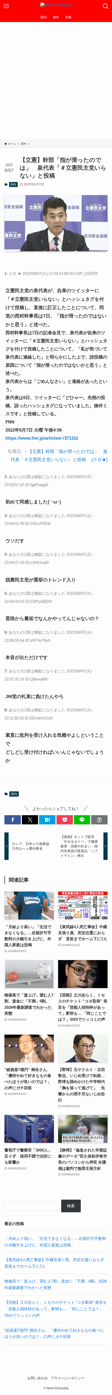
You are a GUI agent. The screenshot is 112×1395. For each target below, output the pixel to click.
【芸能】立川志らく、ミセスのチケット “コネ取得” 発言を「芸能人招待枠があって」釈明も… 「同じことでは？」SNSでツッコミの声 (55, 1309)
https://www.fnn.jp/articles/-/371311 (41, 438)
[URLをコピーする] (99, 819)
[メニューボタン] (6, 6)
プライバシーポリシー (68, 1378)
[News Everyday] (56, 6)
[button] (12, 819)
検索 (71, 1206)
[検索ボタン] (105, 6)
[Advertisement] (56, 81)
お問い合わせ (37, 1378)
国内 (13, 184)
